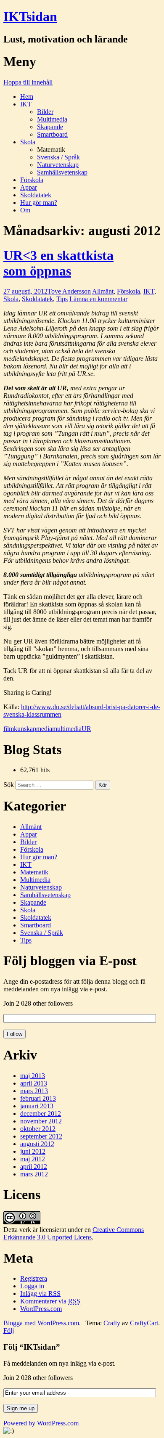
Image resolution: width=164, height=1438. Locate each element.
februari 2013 (38, 1098)
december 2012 (40, 1113)
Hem (26, 96)
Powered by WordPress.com (41, 1423)
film (8, 728)
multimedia (67, 728)
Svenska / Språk (58, 157)
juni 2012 (32, 1151)
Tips (62, 298)
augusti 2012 (37, 1143)
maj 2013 (32, 1075)
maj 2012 (32, 1159)
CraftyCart (144, 1323)
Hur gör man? (38, 202)
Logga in (32, 1286)
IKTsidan (30, 16)
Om (25, 210)
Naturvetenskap (58, 164)
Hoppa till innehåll (28, 82)
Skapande (50, 126)
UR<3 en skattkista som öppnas (58, 263)
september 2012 (41, 1136)
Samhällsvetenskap (62, 172)
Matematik (34, 872)
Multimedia (52, 119)
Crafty (111, 1323)
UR (86, 728)
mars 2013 (34, 1090)
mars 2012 (34, 1174)
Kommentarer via (50, 1301)
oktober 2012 (38, 1128)
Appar (28, 187)
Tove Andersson (69, 291)
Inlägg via (40, 1293)
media (44, 728)
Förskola (31, 179)
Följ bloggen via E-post (70, 960)
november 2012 (41, 1121)
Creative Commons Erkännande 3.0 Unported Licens (73, 1233)
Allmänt (103, 291)
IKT (26, 104)
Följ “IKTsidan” (31, 1347)
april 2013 (33, 1083)
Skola (27, 142)
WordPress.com (41, 1308)
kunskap (25, 728)
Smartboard (52, 134)
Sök (8, 784)
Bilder (45, 111)
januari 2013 (36, 1106)
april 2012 (33, 1166)
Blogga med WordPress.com (41, 1323)
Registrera (33, 1278)
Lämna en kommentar (98, 298)
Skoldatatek (35, 195)
